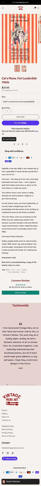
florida (24, 270)
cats (18, 270)
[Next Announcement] (38, 2)
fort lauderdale (13, 272)
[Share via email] (26, 144)
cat (13, 270)
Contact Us (6, 420)
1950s (8, 270)
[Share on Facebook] (14, 144)
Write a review (20, 293)
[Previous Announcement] (3, 2)
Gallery (4, 413)
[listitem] (20, 2)
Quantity (6, 108)
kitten (23, 272)
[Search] (38, 8)
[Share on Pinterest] (22, 144)
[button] (10, 384)
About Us (5, 417)
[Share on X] (18, 144)
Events (4, 410)
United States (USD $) (19, 468)
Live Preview (10, 139)
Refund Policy (7, 429)
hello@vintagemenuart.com (13, 448)
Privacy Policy (7, 433)
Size (3, 97)
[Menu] (3, 8)
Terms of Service (8, 436)
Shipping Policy (8, 426)
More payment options (20, 128)
